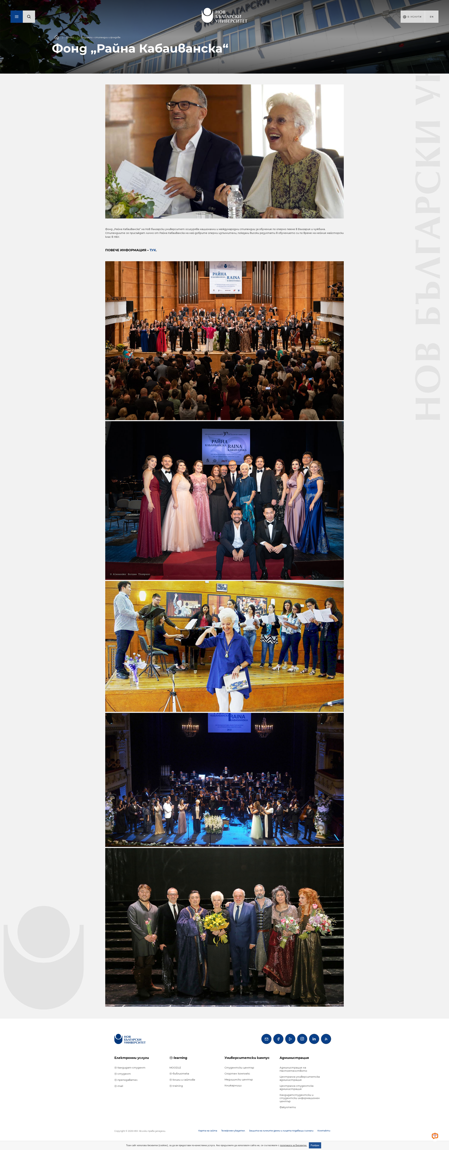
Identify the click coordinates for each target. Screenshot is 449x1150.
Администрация (294, 1058)
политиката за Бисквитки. (293, 1145)
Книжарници (233, 1085)
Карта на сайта (207, 1130)
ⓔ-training (176, 1085)
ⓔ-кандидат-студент (129, 1067)
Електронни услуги (131, 1058)
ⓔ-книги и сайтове (182, 1079)
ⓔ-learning (178, 1058)
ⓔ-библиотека (179, 1073)
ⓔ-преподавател (126, 1079)
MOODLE (175, 1067)
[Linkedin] (314, 1039)
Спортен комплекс (237, 1073)
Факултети (288, 1107)
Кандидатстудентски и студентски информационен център (300, 1098)
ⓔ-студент (122, 1073)
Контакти (323, 1130)
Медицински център (238, 1079)
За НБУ (70, 37)
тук (153, 250)
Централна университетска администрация (300, 1078)
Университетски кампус (247, 1058)
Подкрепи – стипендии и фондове (100, 37)
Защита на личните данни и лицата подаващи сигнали (281, 1130)
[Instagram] (302, 1039)
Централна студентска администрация (296, 1087)
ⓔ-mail (118, 1086)
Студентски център (239, 1067)
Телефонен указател (233, 1130)
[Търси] (29, 17)
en (432, 16)
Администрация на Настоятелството (293, 1069)
